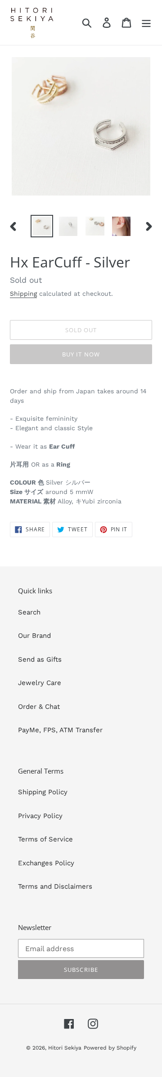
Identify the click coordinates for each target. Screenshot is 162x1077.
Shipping (23, 293)
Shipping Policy (43, 792)
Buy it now (80, 354)
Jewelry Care (39, 683)
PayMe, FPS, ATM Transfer (60, 730)
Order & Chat (39, 707)
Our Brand (34, 636)
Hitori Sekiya (64, 1048)
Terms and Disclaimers (55, 886)
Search (29, 612)
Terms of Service (45, 839)
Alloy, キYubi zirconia (82, 501)
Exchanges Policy (46, 863)
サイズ (33, 491)
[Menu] (146, 22)
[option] (41, 226)
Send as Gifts (40, 659)
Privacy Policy (40, 816)
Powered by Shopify (110, 1048)
